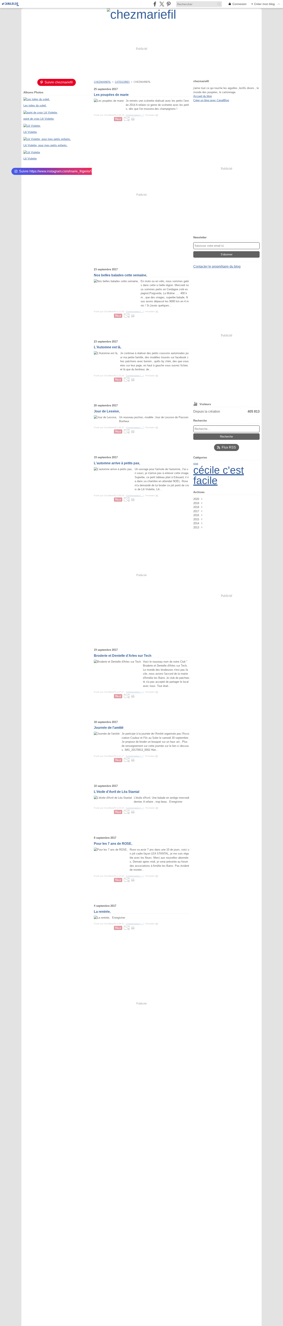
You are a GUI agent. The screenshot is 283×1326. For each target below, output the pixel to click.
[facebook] (154, 4)
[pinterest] (168, 4)
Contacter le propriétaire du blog (217, 266)
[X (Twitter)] (161, 4)
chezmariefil (102, 82)
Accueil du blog (202, 96)
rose (195, 463)
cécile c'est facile (218, 475)
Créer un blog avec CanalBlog (211, 100)
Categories (122, 82)
